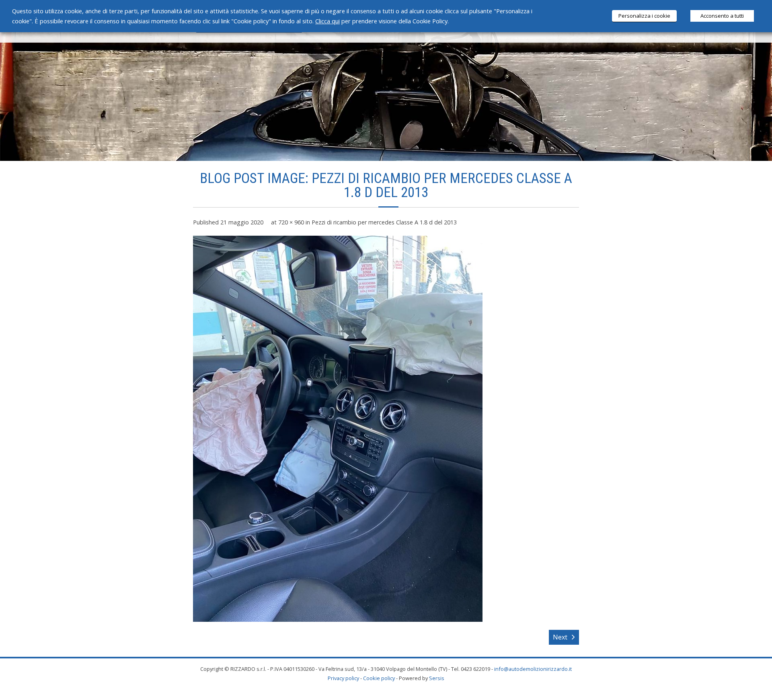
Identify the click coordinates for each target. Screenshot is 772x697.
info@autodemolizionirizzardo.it (533, 668)
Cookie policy (379, 678)
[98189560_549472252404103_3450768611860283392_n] (337, 429)
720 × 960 (291, 222)
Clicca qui (327, 21)
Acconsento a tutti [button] (722, 15)
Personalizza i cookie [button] (644, 15)
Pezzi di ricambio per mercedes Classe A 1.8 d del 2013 (384, 222)
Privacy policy (343, 678)
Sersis (436, 678)
